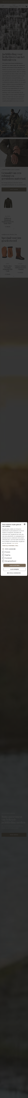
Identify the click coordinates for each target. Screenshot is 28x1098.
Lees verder (15, 543)
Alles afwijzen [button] (14, 569)
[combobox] (24, 524)
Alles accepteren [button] (15, 565)
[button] (14, 545)
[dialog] (14, 549)
